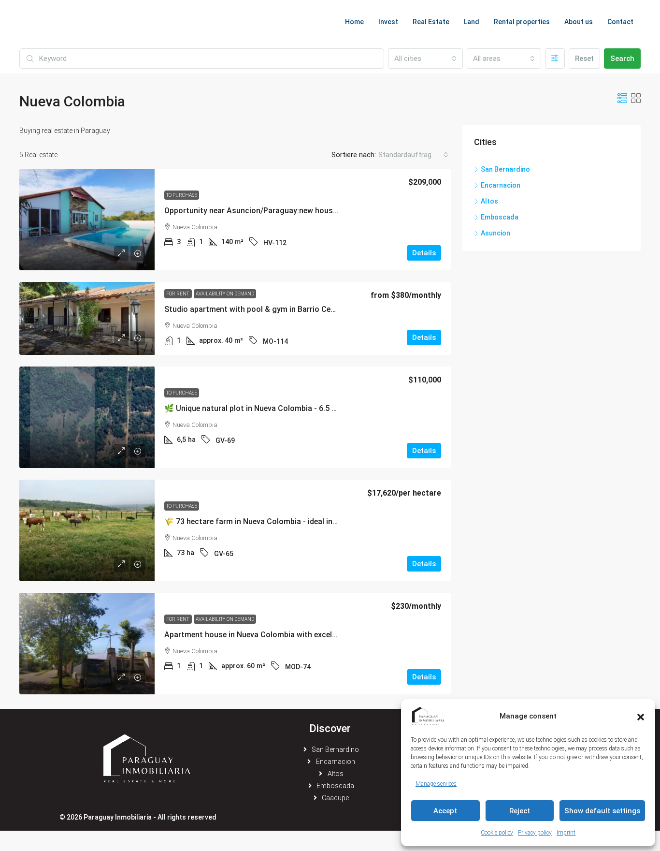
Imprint (566, 832)
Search (622, 58)
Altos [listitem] (489, 201)
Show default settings (602, 811)
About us (578, 22)
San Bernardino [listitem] (505, 169)
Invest (388, 22)
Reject (519, 811)
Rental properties (522, 22)
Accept (445, 811)
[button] (641, 716)
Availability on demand (225, 293)
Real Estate (431, 22)
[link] (87, 219)
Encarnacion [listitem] (500, 185)
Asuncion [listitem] (495, 233)
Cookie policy (497, 832)
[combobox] (425, 58)
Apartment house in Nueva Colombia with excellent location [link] (270, 634)
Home (354, 22)
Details (424, 253)
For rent (178, 293)
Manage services (436, 783)
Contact (620, 22)
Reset (584, 58)
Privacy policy (535, 832)
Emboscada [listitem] (499, 217)
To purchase (181, 195)
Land (471, 22)
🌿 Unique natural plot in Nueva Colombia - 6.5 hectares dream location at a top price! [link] (317, 408)
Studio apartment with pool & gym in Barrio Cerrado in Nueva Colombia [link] (291, 309)
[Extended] (555, 58)
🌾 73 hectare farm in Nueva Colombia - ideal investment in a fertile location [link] (300, 521)
